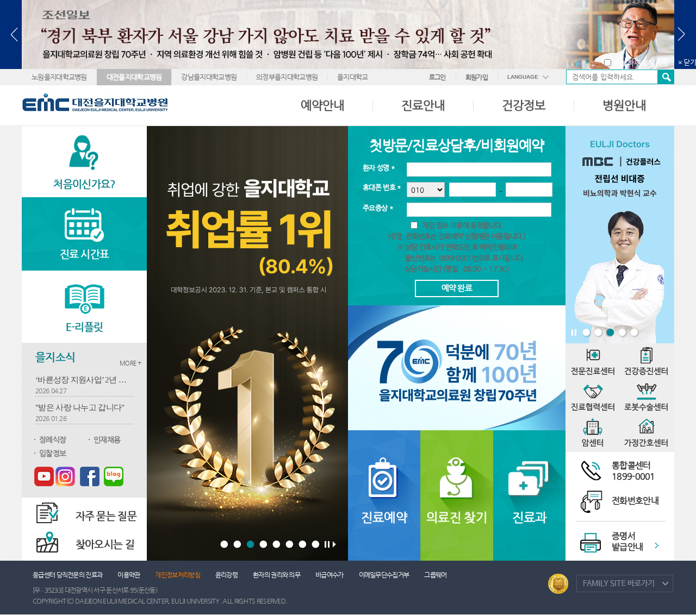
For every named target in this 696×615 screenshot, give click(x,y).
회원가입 (476, 77)
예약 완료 (457, 287)
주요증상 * (378, 208)
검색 (665, 77)
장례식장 (52, 439)
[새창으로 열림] (44, 476)
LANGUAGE (522, 77)
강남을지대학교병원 (209, 77)
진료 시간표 (84, 254)
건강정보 (523, 105)
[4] (264, 545)
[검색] (620, 77)
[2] (238, 545)
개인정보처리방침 (177, 575)
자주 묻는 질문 (106, 516)
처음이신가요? (84, 184)
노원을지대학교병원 (59, 77)
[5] (277, 545)
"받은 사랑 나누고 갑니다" (80, 407)
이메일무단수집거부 (384, 575)
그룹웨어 (435, 575)
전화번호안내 (635, 500)
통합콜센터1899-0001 (633, 470)
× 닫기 (687, 62)
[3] (251, 545)
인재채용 (107, 439)
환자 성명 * (379, 168)
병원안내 (624, 105)
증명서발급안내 (627, 541)
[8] (316, 545)
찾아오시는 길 (105, 544)
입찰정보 (52, 453)
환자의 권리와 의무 (276, 575)
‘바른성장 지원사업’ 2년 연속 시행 (84, 379)
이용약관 (128, 575)
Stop (574, 334)
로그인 (437, 77)
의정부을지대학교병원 (287, 77)
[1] (225, 545)
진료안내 (423, 105)
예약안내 (322, 105)
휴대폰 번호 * (382, 187)
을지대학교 (352, 77)
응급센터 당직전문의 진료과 (67, 575)
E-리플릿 (84, 326)
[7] (303, 545)
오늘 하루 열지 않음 (641, 63)
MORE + (130, 363)
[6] (290, 545)
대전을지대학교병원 (134, 77)
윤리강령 (226, 575)
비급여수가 (329, 575)
